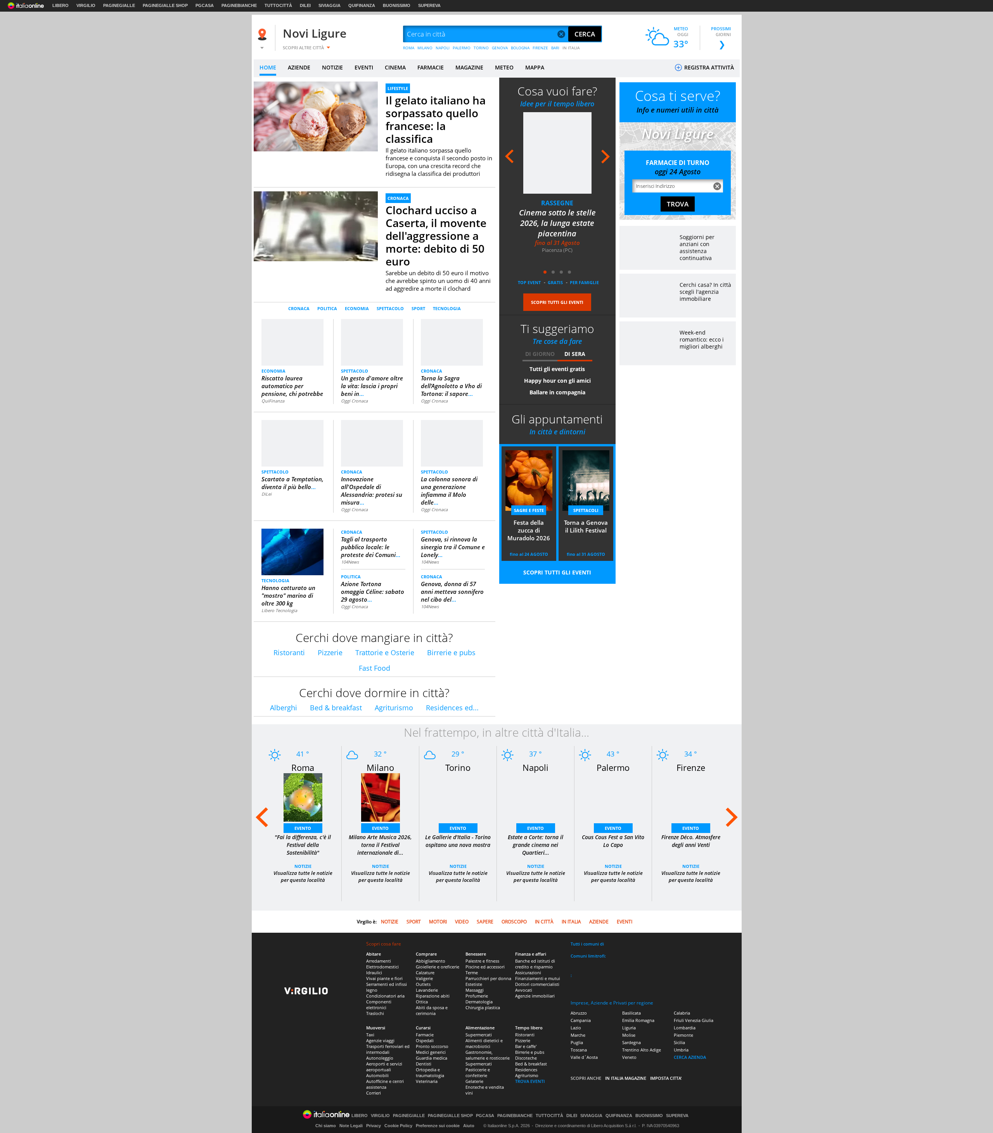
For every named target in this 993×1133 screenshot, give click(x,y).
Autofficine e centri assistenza (385, 1084)
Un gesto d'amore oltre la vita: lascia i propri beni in (372, 385)
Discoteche (526, 1058)
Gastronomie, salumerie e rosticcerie (487, 1055)
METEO (504, 67)
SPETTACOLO (390, 308)
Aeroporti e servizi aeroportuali (384, 1066)
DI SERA (574, 353)
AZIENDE (299, 67)
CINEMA (395, 67)
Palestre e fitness (482, 961)
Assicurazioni (528, 972)
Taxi (370, 1035)
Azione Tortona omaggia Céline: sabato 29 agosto (372, 591)
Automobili (377, 1075)
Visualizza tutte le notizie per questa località (302, 876)
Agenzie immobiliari (535, 996)
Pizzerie (330, 652)
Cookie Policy (398, 1125)
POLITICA (327, 308)
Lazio (576, 1028)
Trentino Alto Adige (641, 1050)
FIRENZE (540, 47)
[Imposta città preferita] (263, 34)
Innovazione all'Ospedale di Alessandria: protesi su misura (371, 490)
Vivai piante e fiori (384, 978)
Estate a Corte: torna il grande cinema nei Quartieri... (535, 844)
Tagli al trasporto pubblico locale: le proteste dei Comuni (370, 547)
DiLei (266, 494)
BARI (555, 47)
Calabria (682, 1013)
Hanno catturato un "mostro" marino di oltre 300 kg (288, 595)
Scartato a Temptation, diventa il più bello (292, 483)
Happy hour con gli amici (557, 380)
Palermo (613, 767)
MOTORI (438, 921)
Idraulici (374, 972)
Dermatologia (479, 1002)
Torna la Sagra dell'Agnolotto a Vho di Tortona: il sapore (451, 385)
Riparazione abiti (433, 996)
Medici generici (431, 1052)
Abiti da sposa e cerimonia (432, 1010)
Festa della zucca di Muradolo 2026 (528, 530)
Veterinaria (427, 1081)
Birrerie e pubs (451, 652)
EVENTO (302, 828)
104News (350, 562)
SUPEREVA (429, 5)
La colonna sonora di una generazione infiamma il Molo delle (449, 490)
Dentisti (423, 1064)
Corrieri (373, 1093)
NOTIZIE (332, 67)
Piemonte (683, 1035)
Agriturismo (394, 707)
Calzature (425, 972)
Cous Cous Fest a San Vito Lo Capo (613, 840)
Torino (458, 767)
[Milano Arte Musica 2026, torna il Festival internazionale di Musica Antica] (380, 801)
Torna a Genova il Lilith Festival (586, 526)
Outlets (423, 984)
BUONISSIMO (396, 5)
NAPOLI (443, 47)
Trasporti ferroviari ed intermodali (388, 1049)
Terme (471, 972)
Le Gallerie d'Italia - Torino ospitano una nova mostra (458, 840)
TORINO (481, 47)
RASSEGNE (557, 203)
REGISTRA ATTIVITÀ (708, 67)
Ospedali (425, 1040)
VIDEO (462, 921)
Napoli (535, 767)
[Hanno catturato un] (292, 555)
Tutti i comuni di (587, 944)
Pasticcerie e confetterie (477, 1072)
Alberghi (283, 707)
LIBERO (60, 5)
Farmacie (425, 1035)
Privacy (373, 1125)
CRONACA (398, 198)
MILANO (424, 47)
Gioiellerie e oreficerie (437, 967)
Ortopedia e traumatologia (430, 1072)
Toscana (579, 1050)
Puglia (577, 1042)
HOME (267, 67)
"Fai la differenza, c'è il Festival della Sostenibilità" (303, 844)
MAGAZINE (469, 67)
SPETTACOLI (586, 510)
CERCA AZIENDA (690, 1057)
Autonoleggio (379, 1058)
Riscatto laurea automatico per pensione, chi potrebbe (292, 385)
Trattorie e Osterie (384, 652)
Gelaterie (474, 1081)
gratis (555, 282)
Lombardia (684, 1028)
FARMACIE (430, 67)
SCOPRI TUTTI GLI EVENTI (557, 302)
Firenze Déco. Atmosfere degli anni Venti (690, 840)
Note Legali (351, 1125)
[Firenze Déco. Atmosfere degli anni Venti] (690, 801)
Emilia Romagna (638, 1020)
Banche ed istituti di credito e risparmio (535, 964)
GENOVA (500, 47)
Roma (302, 767)
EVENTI (364, 67)
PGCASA (204, 5)
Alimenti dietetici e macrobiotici (484, 1043)
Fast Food (374, 668)
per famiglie (584, 282)
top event (529, 282)
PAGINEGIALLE (119, 5)
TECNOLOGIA (447, 308)
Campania (581, 1020)
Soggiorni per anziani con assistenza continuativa (697, 247)
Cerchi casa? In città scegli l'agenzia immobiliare (705, 291)
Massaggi (474, 990)
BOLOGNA (520, 47)
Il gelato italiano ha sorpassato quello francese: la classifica (436, 119)
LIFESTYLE (398, 88)
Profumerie (476, 996)
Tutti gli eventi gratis (557, 369)
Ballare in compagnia (557, 392)
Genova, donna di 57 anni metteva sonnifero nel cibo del (452, 591)
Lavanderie (427, 990)
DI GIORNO (540, 353)
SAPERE (485, 921)
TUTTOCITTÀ (278, 5)
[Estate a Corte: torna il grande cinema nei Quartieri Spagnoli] (535, 801)
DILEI (305, 5)
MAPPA (534, 67)
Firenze (690, 767)
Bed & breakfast (336, 707)
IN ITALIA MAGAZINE (625, 1078)
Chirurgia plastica (482, 1007)
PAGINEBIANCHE (239, 5)
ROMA (408, 47)
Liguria (629, 1028)
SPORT (418, 308)
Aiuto (468, 1125)
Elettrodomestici (382, 967)
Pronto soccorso (432, 1046)
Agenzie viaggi (380, 1040)
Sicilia (679, 1042)
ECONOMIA (357, 308)
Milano (380, 767)
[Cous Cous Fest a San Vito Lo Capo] (613, 801)
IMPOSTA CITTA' (666, 1078)
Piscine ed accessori (485, 967)
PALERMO (462, 47)
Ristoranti (289, 652)
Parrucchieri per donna (488, 978)
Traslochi (375, 1013)
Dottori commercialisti (537, 984)
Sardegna (631, 1042)
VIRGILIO (85, 5)
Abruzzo (579, 1013)
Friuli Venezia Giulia (693, 1020)
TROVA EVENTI (530, 1081)
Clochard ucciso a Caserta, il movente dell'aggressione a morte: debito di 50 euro (436, 236)
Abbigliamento (430, 961)
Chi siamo (325, 1125)
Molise (628, 1035)
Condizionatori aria (385, 996)
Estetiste (473, 984)
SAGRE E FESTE (529, 510)
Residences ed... (452, 707)
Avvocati (523, 990)
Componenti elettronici (378, 1004)
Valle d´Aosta (584, 1057)
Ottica (422, 1002)
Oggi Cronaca (354, 401)
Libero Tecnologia (279, 610)
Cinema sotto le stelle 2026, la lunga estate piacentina (557, 223)
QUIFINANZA (361, 5)
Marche (578, 1035)
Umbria (681, 1050)
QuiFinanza (272, 401)
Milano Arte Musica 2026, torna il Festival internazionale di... (380, 844)
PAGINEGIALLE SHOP (165, 5)
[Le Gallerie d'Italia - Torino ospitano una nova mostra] (458, 801)
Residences (526, 1069)
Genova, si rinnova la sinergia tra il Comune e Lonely (453, 547)
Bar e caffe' (525, 1046)
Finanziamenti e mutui (537, 978)
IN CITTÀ (544, 921)
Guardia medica (431, 1058)
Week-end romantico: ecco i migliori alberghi (702, 339)
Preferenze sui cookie (438, 1125)
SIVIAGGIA (329, 5)
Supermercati (478, 1035)
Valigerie (424, 978)
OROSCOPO (514, 921)
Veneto (629, 1057)
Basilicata (631, 1013)
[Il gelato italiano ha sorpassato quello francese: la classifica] (316, 116)
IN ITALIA (571, 47)
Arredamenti (378, 961)
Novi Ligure (314, 33)
